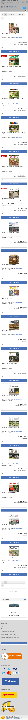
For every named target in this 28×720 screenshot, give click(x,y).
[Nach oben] (23, 717)
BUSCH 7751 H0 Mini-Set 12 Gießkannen (12, 66)
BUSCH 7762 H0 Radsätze (8, 330)
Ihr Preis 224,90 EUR (14, 615)
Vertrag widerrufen (14, 643)
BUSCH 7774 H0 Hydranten (9, 492)
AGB (2, 628)
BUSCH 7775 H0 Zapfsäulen (9, 524)
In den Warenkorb (14, 51)
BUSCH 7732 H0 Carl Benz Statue (10, 33)
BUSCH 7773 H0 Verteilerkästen (10, 460)
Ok (24, 7)
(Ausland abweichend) (17, 37)
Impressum (3, 626)
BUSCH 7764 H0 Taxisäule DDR (9, 395)
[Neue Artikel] (25, 599)
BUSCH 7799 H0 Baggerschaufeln (10, 557)
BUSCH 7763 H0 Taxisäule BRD (9, 363)
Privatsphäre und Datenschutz (7, 631)
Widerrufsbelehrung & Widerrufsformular (10, 637)
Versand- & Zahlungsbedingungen (8, 634)
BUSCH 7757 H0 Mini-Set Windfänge (11, 232)
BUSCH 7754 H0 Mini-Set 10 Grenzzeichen (12, 166)
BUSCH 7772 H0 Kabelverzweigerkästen (12, 427)
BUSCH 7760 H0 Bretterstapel (9, 264)
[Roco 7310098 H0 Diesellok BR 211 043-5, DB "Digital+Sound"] (14, 605)
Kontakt (3, 640)
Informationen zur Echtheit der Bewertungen (14, 718)
